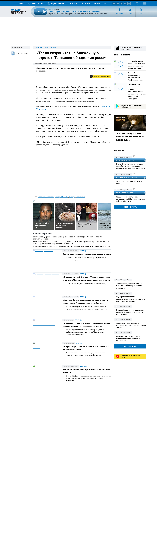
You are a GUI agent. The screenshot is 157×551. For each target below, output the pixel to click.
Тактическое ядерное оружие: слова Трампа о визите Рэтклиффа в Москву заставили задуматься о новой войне (67, 238)
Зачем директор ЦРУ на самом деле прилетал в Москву (74, 11)
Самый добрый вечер (124, 193)
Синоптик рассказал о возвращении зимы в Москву (87, 254)
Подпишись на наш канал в (101, 76)
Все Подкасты (130, 207)
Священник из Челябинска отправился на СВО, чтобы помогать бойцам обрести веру (130, 199)
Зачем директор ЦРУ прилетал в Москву (129, 182)
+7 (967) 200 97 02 (58, 4)
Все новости (130, 346)
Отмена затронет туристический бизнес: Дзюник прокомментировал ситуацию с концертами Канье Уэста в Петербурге (137, 91)
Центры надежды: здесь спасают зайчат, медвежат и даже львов (130, 136)
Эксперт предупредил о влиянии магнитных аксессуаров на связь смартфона (129, 286)
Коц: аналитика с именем (126, 177)
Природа (53, 47)
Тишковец (41, 109)
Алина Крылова (22, 53)
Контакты (73, 3)
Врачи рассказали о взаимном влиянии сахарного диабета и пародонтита (128, 338)
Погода (72, 197)
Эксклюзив (80, 197)
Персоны (130, 13)
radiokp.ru (105, 106)
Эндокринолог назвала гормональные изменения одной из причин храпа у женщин (130, 299)
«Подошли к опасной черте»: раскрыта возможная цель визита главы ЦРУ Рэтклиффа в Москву (72, 246)
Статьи (45, 47)
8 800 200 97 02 (36, 4)
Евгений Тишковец (46, 197)
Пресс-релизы (85, 3)
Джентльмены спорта (125, 160)
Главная (39, 47)
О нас (105, 3)
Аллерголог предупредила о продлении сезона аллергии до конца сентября (131, 325)
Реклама (97, 3)
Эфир (141, 13)
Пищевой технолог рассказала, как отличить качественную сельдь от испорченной (130, 312)
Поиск (137, 3)
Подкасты (119, 13)
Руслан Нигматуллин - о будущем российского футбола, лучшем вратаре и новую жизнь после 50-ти (130, 166)
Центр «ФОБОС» (61, 197)
